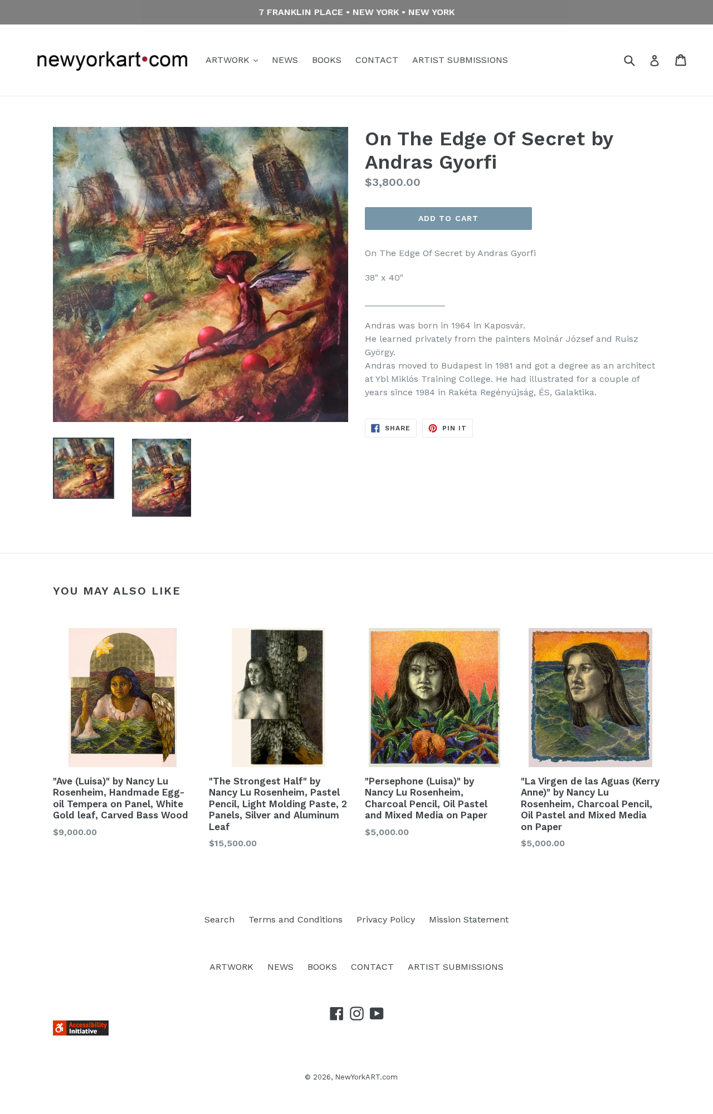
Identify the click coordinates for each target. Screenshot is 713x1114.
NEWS (285, 60)
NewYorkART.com (366, 1077)
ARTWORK (229, 60)
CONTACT (376, 60)
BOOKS (326, 60)
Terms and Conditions (295, 919)
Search (219, 919)
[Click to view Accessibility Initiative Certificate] (81, 1032)
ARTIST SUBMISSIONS (460, 60)
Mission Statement (469, 919)
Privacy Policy (385, 919)
